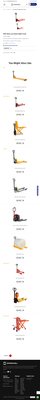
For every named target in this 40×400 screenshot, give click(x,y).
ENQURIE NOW (37, 190)
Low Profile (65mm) (12, 43)
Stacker (16, 384)
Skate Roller (22, 384)
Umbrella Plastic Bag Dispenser (22, 393)
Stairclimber (22, 385)
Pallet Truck (16, 383)
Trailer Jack (22, 383)
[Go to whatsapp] (37, 397)
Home (16, 378)
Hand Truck (22, 386)
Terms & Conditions (29, 378)
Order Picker (22, 380)
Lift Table (16, 382)
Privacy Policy (29, 379)
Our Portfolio (17, 381)
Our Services (17, 380)
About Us (16, 379)
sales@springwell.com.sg (8, 386)
